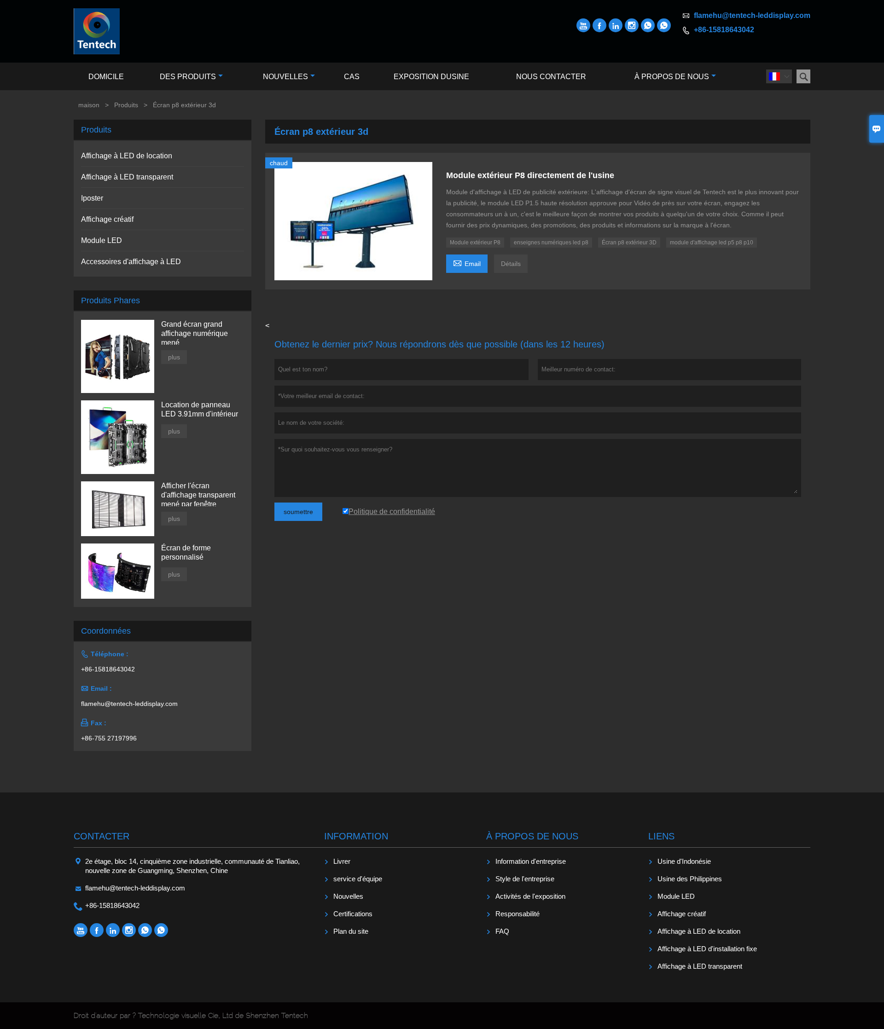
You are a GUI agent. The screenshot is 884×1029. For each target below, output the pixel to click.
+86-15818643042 (724, 30)
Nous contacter (551, 77)
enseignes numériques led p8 (551, 242)
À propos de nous (671, 77)
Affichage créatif (107, 219)
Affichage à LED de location (126, 156)
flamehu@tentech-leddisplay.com (752, 15)
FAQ (502, 931)
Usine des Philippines (689, 879)
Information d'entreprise (530, 861)
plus (174, 357)
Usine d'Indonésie (684, 861)
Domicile (106, 77)
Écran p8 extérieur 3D (629, 242)
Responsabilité (517, 914)
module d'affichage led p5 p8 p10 (711, 242)
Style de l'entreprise (524, 879)
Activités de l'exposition (530, 896)
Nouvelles (285, 77)
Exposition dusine (431, 77)
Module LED (101, 240)
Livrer (341, 861)
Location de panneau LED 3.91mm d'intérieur (199, 409)
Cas (352, 77)
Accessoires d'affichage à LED (131, 262)
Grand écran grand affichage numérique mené (194, 333)
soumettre (298, 511)
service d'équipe (357, 879)
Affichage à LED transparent (127, 177)
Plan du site (350, 931)
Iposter (92, 198)
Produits (126, 105)
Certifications (352, 914)
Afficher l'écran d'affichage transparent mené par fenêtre (198, 495)
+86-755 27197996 (109, 738)
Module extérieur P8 (475, 242)
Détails (511, 263)
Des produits (188, 77)
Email (467, 262)
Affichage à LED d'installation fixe (707, 949)
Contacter (101, 836)
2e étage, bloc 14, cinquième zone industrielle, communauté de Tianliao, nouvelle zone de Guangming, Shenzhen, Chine (192, 865)
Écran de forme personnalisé (186, 552)
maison (88, 105)
